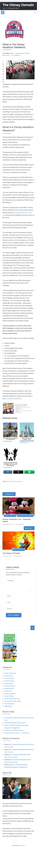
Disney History (9, 678)
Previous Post (9, 494)
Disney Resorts (20, 53)
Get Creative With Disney (25, 515)
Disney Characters (10, 515)
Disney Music (8, 683)
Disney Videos (9, 696)
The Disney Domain (18, 5)
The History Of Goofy (11, 553)
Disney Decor (8, 676)
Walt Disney (8, 706)
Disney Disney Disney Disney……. (15, 730)
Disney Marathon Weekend (14, 481)
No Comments (15, 55)
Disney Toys (8, 691)
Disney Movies (9, 681)
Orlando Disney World (14, 398)
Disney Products (9, 686)
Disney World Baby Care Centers (15, 723)
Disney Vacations (10, 693)
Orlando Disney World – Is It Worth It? (16, 733)
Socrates (22, 845)
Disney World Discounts (12, 698)
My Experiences (9, 703)
